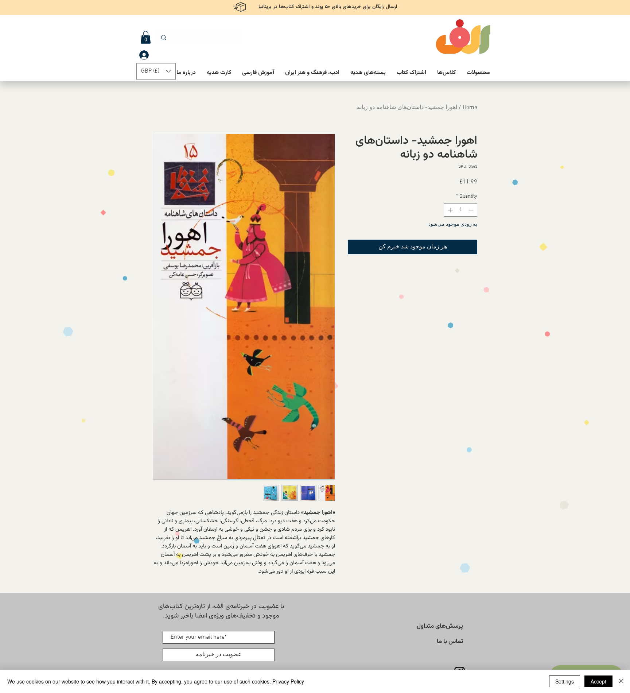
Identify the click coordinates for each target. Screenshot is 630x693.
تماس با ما (450, 641)
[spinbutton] (460, 210)
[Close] (621, 681)
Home (470, 107)
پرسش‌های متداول (440, 626)
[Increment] (449, 210)
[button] (145, 37)
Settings (564, 681)
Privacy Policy (288, 681)
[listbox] (156, 71)
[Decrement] (471, 210)
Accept (598, 681)
